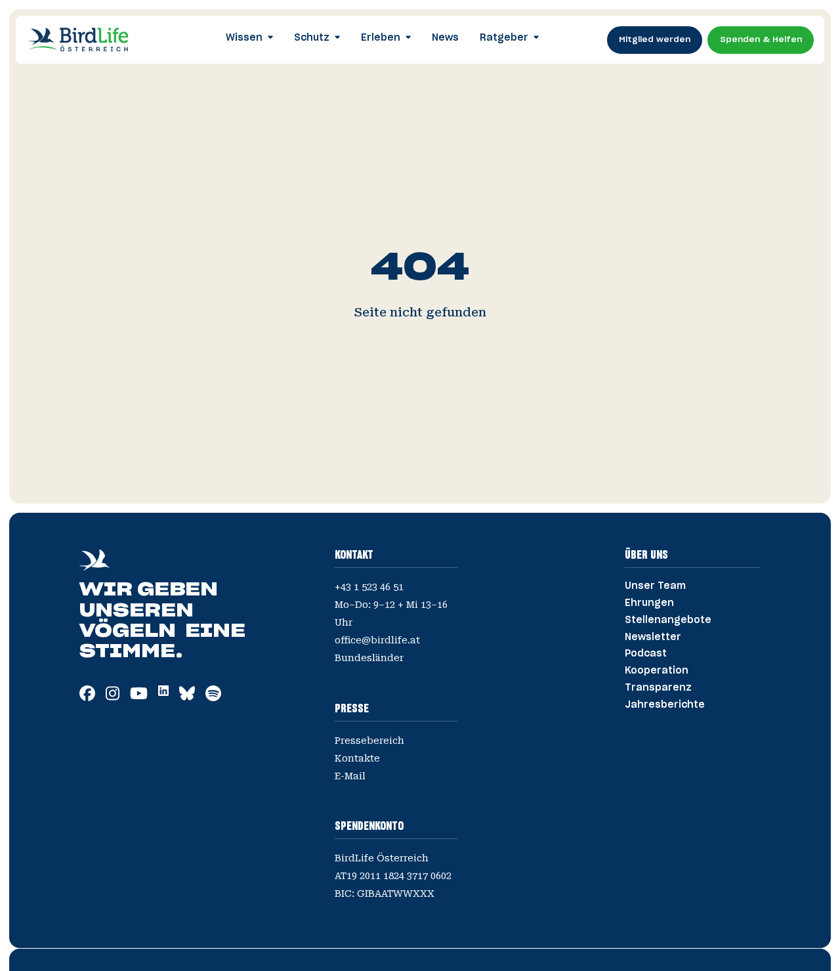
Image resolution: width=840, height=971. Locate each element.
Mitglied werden (654, 39)
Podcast (646, 653)
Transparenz (658, 688)
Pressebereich (369, 740)
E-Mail (350, 776)
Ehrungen (649, 603)
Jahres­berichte (665, 705)
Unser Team (655, 586)
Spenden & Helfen (761, 39)
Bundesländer (369, 658)
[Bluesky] (187, 697)
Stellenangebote (668, 620)
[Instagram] (112, 697)
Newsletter (653, 637)
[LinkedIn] (163, 692)
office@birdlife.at (377, 640)
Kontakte (357, 758)
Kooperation (656, 671)
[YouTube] (139, 697)
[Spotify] (213, 697)
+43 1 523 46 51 (369, 587)
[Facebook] (87, 697)
